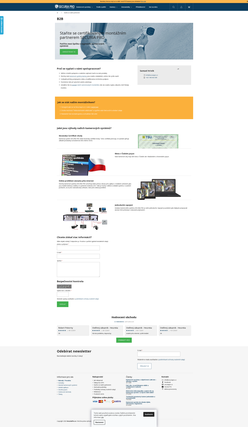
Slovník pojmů (62, 390)
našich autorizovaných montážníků (85, 85)
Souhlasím (149, 414)
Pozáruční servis (99, 394)
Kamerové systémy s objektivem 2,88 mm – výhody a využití (141, 380)
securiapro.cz (168, 384)
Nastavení (99, 422)
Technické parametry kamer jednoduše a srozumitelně (140, 397)
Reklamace (97, 392)
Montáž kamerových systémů (67, 385)
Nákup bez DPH (99, 383)
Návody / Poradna (64, 380)
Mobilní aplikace (63, 387)
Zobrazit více (124, 340)
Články (60, 394)
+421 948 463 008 (151, 77)
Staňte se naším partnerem (102, 385)
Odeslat (63, 304)
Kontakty (61, 383)
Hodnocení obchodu (124, 317)
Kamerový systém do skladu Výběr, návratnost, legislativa (138, 402)
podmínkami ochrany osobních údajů (87, 299)
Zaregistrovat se (68, 52)
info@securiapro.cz (152, 75)
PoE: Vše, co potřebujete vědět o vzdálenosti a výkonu (137, 386)
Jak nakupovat (98, 380)
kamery (84, 76)
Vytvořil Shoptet (186, 421)
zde (102, 417)
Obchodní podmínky (100, 387)
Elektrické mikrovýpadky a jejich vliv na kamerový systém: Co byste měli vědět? (140, 391)
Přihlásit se (144, 366)
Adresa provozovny (170, 389)
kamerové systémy (76, 76)
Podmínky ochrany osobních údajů (105, 389)
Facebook (167, 382)
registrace (94, 107)
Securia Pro (168, 387)
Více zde (143, 1)
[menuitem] (84, 7)
